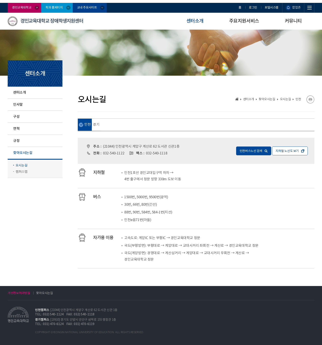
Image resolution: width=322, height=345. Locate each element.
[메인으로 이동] (237, 99)
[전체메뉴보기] (309, 8)
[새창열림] (310, 99)
